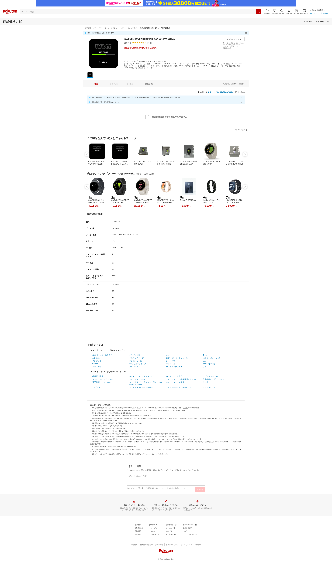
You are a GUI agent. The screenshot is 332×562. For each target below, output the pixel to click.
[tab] (96, 84)
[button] (275, 11)
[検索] (258, 11)
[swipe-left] (87, 154)
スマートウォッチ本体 (129, 28)
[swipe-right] (245, 154)
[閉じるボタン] (246, 33)
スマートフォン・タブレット (109, 28)
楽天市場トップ (90, 28)
